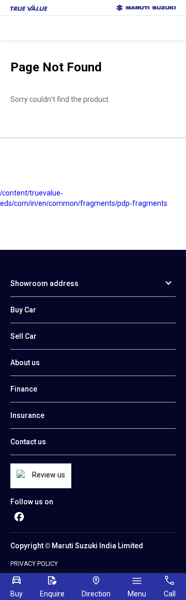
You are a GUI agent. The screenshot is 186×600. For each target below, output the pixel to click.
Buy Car (23, 310)
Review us (48, 475)
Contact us (28, 442)
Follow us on (31, 502)
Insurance (27, 415)
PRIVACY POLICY (34, 563)
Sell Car (23, 336)
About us (25, 362)
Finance (23, 389)
